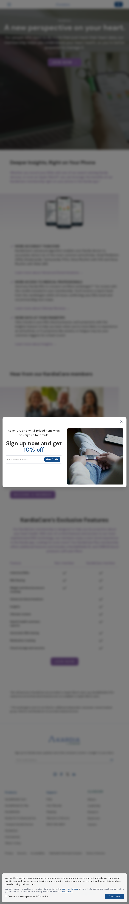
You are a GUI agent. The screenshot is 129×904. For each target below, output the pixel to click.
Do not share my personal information (27, 896)
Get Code (52, 459)
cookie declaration (70, 889)
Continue (114, 896)
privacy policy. (66, 891)
